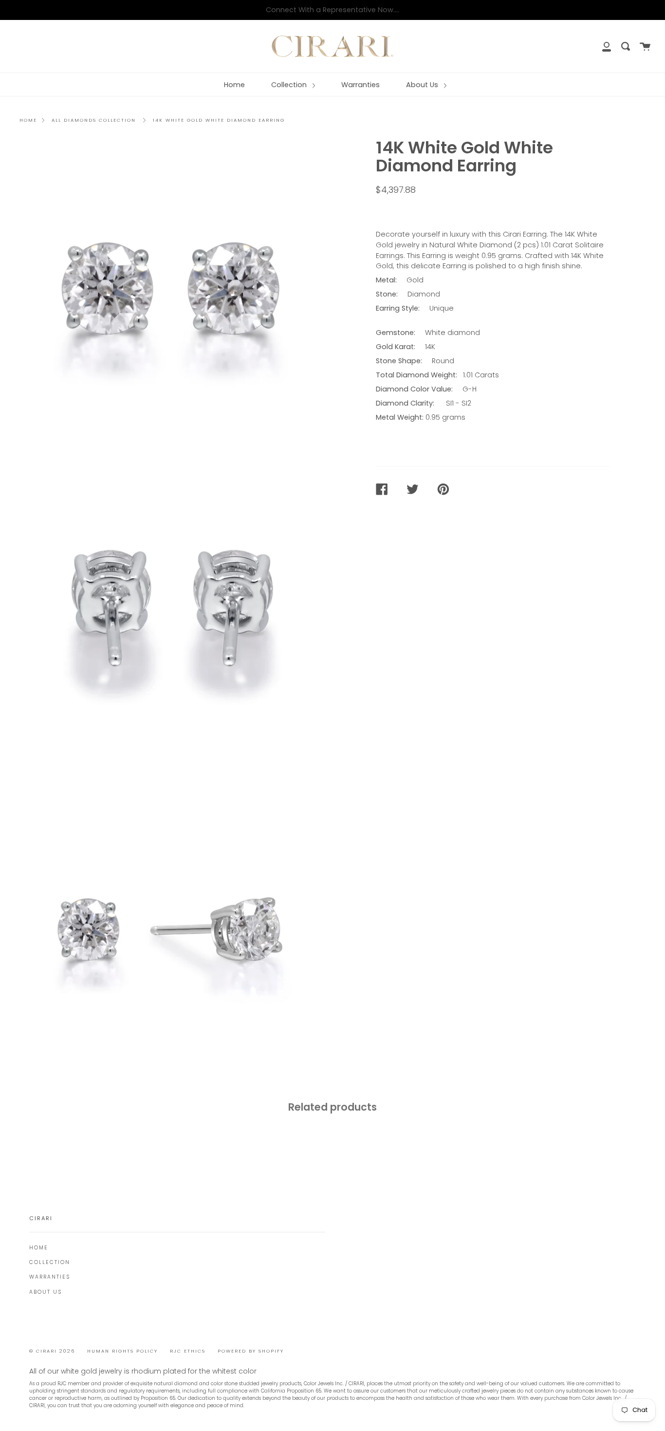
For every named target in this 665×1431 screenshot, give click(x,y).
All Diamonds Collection (94, 120)
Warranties (360, 85)
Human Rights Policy (122, 1351)
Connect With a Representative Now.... (332, 10)
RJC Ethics (187, 1351)
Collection (290, 85)
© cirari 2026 (52, 1351)
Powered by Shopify (251, 1351)
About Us (423, 85)
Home (234, 85)
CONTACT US (405, 211)
